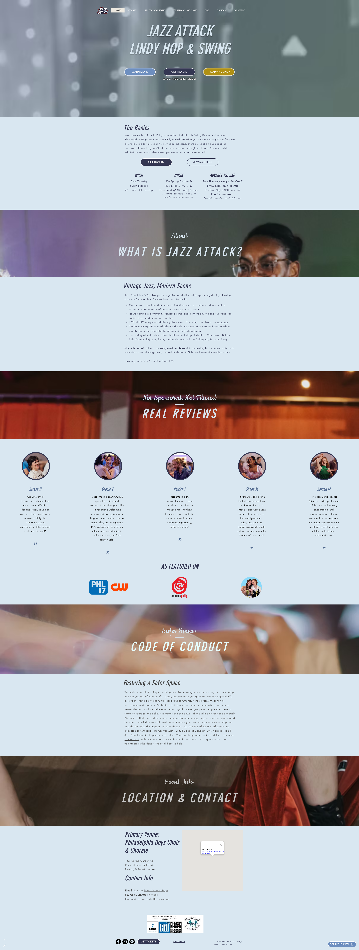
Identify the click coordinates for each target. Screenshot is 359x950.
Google (182, 190)
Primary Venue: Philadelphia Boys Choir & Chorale (152, 842)
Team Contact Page (156, 890)
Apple (193, 190)
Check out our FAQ (163, 360)
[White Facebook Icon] (4, 940)
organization (172, 295)
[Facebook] (118, 941)
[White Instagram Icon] (4, 945)
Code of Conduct (194, 730)
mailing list (202, 348)
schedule (222, 322)
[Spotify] (132, 941)
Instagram (165, 348)
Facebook (179, 348)
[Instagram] (125, 941)
